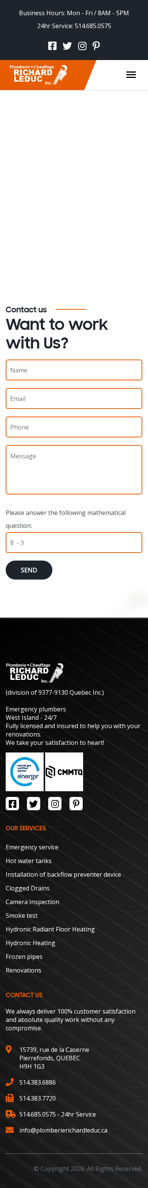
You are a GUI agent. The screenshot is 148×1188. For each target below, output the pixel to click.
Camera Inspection (32, 902)
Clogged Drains (28, 888)
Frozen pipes (24, 956)
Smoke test (22, 915)
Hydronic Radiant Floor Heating (50, 929)
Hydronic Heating (30, 943)
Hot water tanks (29, 861)
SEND (29, 570)
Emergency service (32, 847)
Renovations (23, 970)
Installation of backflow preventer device (63, 874)
